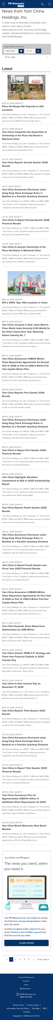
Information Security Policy (18, 1008)
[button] (21, 51)
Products (26, 981)
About (26, 984)
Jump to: (14, 46)
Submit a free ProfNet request (26, 932)
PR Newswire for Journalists (23, 918)
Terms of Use (18, 1005)
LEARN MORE (26, 943)
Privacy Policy (33, 1005)
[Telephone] (42, 4)
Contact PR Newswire (26, 977)
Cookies (26, 1011)
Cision (31, 1015)
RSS (44, 1008)
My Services (25, 988)
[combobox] (30, 51)
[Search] (49, 4)
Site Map (35, 1008)
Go (38, 51)
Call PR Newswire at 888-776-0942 (27, 995)
